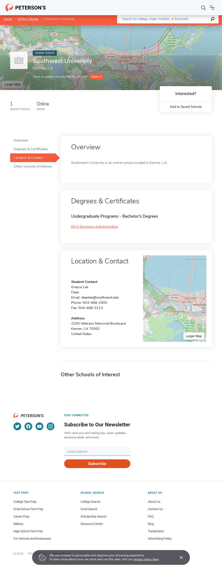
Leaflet (171, 27)
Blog (151, 524)
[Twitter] (17, 426)
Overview (21, 140)
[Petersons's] (25, 7)
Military (18, 524)
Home (7, 19)
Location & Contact (28, 157)
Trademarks (156, 531)
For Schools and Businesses (32, 538)
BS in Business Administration (94, 226)
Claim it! (96, 77)
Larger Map (13, 84)
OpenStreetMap (192, 27)
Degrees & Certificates (31, 149)
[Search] (203, 7)
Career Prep (21, 516)
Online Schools (28, 19)
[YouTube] (39, 426)
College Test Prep (24, 501)
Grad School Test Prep (28, 509)
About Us (154, 501)
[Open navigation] (212, 7)
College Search (90, 501)
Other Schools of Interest (33, 166)
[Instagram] (50, 426)
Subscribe (97, 463)
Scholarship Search (93, 516)
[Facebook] (28, 426)
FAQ (150, 516)
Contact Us (155, 509)
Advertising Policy (160, 538)
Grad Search (89, 509)
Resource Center (92, 524)
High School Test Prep (28, 531)
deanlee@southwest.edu (100, 297)
